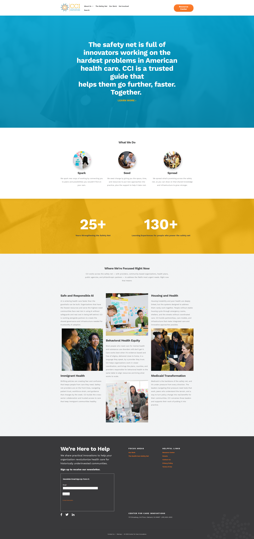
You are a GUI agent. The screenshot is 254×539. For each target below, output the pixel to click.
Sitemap (119, 534)
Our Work (113, 6)
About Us (87, 6)
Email (64, 485)
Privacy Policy (167, 463)
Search (86, 10)
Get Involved (124, 6)
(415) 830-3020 (166, 517)
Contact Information (68, 500)
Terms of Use (167, 467)
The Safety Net (101, 6)
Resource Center (183, 8)
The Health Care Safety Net (138, 456)
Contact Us (166, 460)
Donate (165, 456)
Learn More (126, 100)
